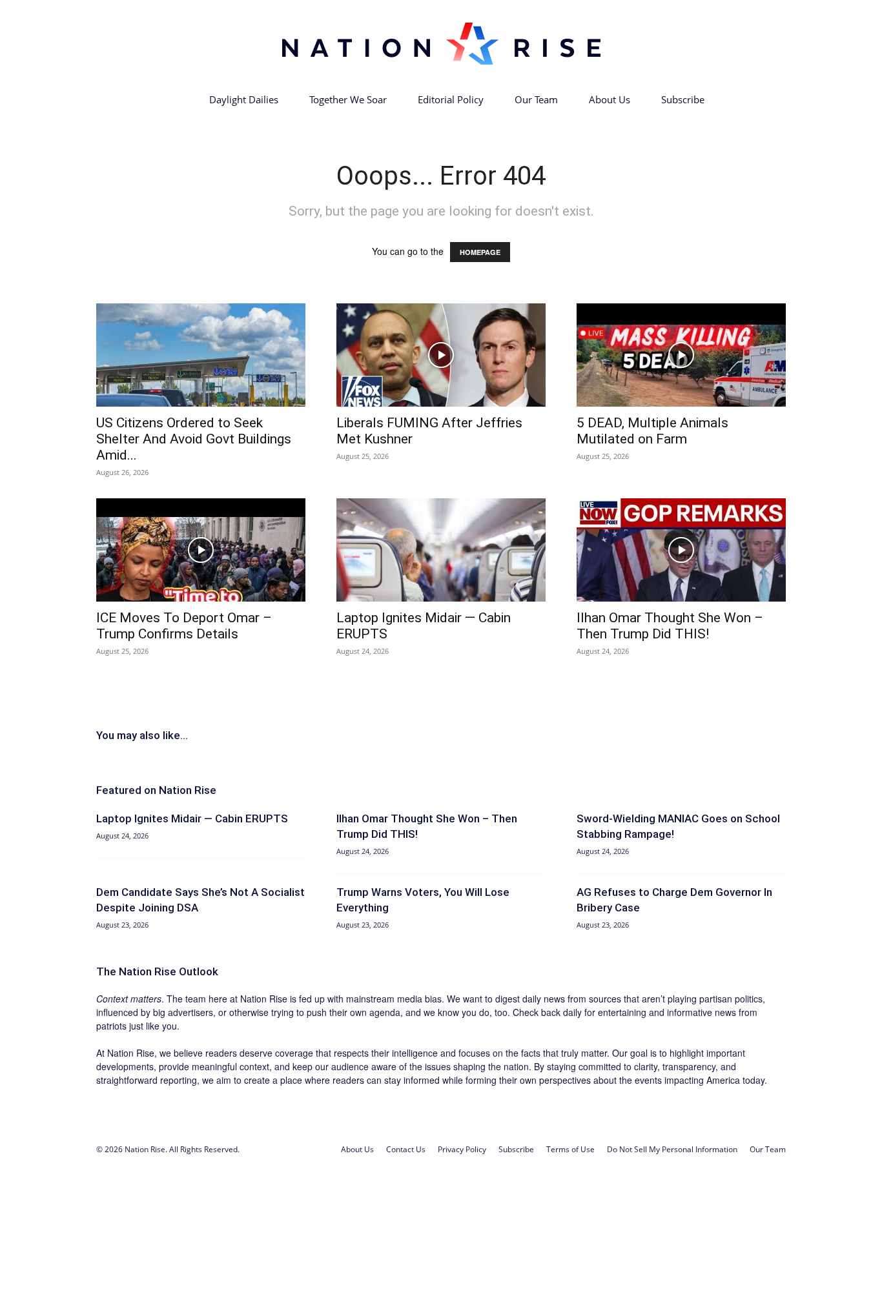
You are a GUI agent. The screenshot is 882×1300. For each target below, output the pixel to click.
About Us (609, 99)
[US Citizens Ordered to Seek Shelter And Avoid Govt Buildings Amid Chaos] (200, 355)
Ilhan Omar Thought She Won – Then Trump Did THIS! (670, 626)
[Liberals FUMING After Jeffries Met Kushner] (441, 355)
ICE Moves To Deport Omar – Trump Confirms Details (184, 626)
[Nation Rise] (441, 43)
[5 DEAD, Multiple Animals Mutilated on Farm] (681, 355)
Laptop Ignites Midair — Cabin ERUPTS (192, 818)
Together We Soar (348, 99)
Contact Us (406, 1149)
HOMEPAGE (480, 252)
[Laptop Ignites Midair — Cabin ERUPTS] (441, 550)
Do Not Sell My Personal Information (672, 1149)
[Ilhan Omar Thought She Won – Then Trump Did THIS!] (681, 550)
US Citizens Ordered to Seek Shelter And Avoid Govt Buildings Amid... (193, 439)
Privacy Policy (462, 1149)
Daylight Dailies (243, 99)
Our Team (536, 99)
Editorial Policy (451, 99)
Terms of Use (570, 1149)
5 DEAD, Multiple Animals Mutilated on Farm (652, 431)
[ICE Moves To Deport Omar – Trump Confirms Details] (200, 550)
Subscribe (682, 99)
